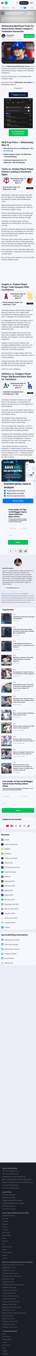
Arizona (4, 1227)
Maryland (5, 1224)
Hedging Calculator (11, 953)
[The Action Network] (6, 2)
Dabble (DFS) (9, 890)
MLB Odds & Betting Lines (10, 1185)
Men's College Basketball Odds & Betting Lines (16, 1179)
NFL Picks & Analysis (8, 1195)
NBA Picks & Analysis (8, 1197)
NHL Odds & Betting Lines (10, 1188)
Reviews (5, 835)
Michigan (5, 1241)
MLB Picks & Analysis (8, 1206)
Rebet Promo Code (8, 1318)
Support (4, 1351)
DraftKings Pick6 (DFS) (12, 904)
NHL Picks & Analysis (8, 1209)
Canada (4, 1258)
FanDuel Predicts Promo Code (11, 1276)
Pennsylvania (6, 1235)
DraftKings (8, 151)
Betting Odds (9, 963)
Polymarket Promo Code (9, 1273)
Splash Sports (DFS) (11, 918)
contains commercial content (14, 593)
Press (4, 1348)
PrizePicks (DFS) (10, 886)
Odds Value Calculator (11, 944)
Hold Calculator (9, 958)
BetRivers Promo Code (9, 1304)
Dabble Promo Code (8, 1310)
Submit (18, 542)
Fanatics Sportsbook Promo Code (12, 1265)
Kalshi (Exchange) (10, 872)
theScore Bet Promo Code (10, 1296)
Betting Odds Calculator (12, 940)
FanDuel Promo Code (9, 1293)
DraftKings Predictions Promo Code (13, 1284)
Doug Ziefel (10, 35)
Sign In (32, 3)
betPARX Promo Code (9, 1299)
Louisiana (5, 1221)
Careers (4, 1342)
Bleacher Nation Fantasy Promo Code (14, 1313)
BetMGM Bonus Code (9, 1267)
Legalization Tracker (8, 1215)
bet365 (15, 455)
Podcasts (5, 1353)
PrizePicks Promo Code (9, 1327)
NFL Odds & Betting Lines (10, 1171)
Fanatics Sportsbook (11, 844)
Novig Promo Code (8, 1282)
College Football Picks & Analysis (12, 1200)
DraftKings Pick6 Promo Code (11, 1307)
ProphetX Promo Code (9, 1287)
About (4, 1334)
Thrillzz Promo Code (8, 1324)
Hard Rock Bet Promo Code (10, 1301)
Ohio (3, 1244)
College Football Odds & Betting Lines (14, 1176)
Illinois (4, 1238)
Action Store (6, 1345)
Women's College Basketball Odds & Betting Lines (17, 1182)
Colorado (5, 1230)
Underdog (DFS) (10, 881)
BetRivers (7, 876)
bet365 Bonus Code (8, 1270)
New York (5, 1218)
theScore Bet (9, 863)
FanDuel (7, 927)
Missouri (4, 1255)
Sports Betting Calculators (14, 935)
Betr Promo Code (7, 1316)
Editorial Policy (6, 1339)
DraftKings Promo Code (9, 1290)
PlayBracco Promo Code (10, 1321)
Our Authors (6, 1336)
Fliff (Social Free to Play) (12, 867)
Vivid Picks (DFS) (10, 913)
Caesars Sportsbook (11, 858)
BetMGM (7, 849)
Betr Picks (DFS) (10, 899)
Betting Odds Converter (12, 949)
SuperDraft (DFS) (10, 922)
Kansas (4, 1249)
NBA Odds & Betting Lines (10, 1174)
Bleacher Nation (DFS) (11, 909)
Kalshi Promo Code (8, 1279)
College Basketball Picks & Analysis (13, 1203)
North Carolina (6, 1252)
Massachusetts (7, 1247)
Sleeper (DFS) (9, 895)
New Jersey (6, 1232)
